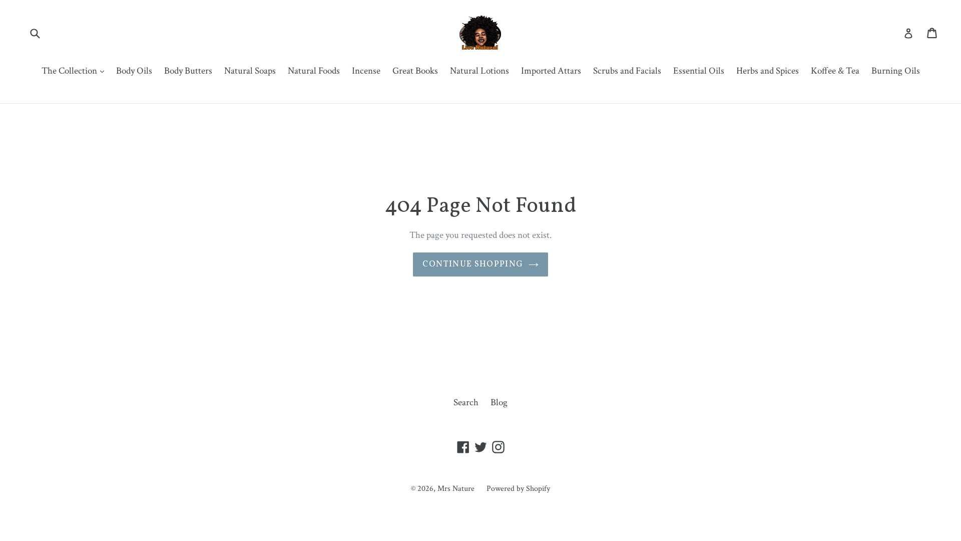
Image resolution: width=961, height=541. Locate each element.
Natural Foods (314, 71)
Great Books (415, 71)
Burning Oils (895, 71)
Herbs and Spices (767, 71)
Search (465, 402)
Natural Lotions (479, 71)
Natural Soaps (250, 71)
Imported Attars (551, 71)
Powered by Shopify (518, 488)
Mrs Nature (456, 488)
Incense (366, 71)
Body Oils (134, 71)
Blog (499, 402)
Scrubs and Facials (627, 71)
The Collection (75, 70)
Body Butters (188, 71)
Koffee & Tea (835, 71)
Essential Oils (698, 71)
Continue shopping (472, 264)
